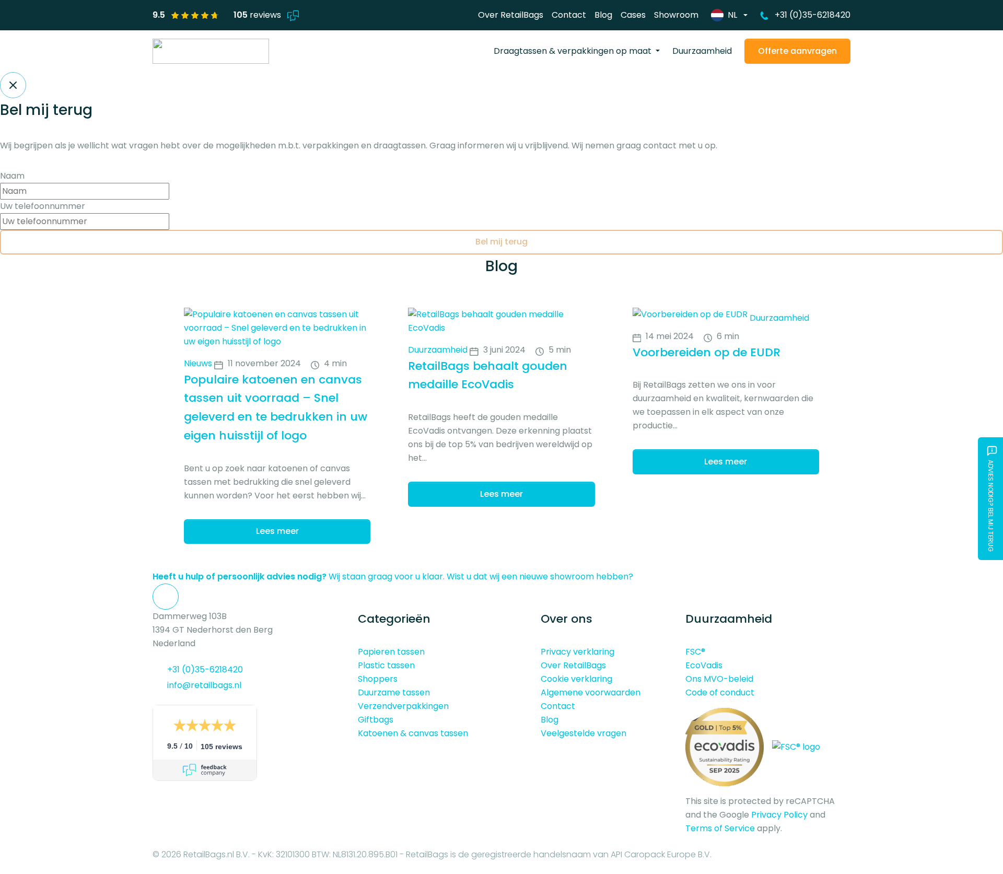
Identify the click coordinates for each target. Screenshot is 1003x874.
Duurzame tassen (394, 692)
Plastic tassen (386, 665)
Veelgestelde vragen (583, 733)
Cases (633, 15)
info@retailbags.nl (204, 685)
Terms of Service (720, 828)
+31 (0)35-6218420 (812, 15)
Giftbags (375, 720)
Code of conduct (719, 692)
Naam (12, 176)
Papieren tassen (391, 652)
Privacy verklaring (577, 652)
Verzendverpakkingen (403, 706)
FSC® (695, 652)
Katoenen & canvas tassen (413, 733)
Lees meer (277, 531)
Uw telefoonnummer (42, 206)
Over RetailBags (510, 15)
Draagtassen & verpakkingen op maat (574, 51)
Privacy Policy (779, 815)
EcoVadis (703, 665)
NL (732, 15)
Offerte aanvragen (797, 51)
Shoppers (378, 679)
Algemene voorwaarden (590, 692)
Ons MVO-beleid (719, 679)
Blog (603, 15)
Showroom (676, 15)
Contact (569, 15)
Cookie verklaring (576, 679)
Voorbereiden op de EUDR (706, 352)
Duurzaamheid (702, 51)
